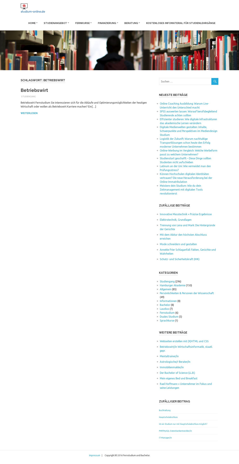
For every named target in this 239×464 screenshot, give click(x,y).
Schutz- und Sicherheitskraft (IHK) (179, 259)
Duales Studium (169, 316)
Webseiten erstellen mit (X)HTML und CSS (184, 341)
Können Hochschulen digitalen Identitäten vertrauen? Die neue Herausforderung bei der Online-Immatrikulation (186, 177)
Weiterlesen (29, 113)
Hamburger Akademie (172, 285)
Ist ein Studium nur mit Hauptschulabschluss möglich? (183, 424)
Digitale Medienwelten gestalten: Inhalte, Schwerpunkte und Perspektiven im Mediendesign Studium (188, 131)
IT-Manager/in (165, 438)
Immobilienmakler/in (172, 367)
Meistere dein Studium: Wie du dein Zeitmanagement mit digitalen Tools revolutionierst (181, 189)
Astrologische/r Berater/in (175, 361)
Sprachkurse (167, 320)
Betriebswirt (34, 90)
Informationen (168, 301)
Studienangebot (55, 23)
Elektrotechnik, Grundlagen (176, 219)
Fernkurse (82, 23)
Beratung (131, 23)
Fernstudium (167, 312)
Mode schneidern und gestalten (178, 244)
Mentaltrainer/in (169, 356)
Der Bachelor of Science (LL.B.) (177, 372)
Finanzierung (107, 23)
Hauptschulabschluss (168, 417)
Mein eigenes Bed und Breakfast (178, 378)
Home (32, 23)
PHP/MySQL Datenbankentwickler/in (175, 431)
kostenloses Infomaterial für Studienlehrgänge (180, 23)
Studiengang (28, 96)
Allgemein (165, 289)
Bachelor (165, 304)
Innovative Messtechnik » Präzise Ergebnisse (186, 214)
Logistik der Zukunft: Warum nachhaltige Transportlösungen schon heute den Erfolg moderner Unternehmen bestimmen (185, 142)
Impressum (94, 455)
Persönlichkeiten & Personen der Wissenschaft (187, 293)
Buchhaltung (165, 410)
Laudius (164, 308)
